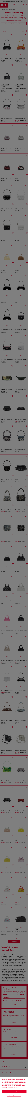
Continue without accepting (14, 1095)
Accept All (14, 1091)
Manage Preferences (16, 1085)
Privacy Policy (6, 1087)
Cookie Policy (15, 1087)
